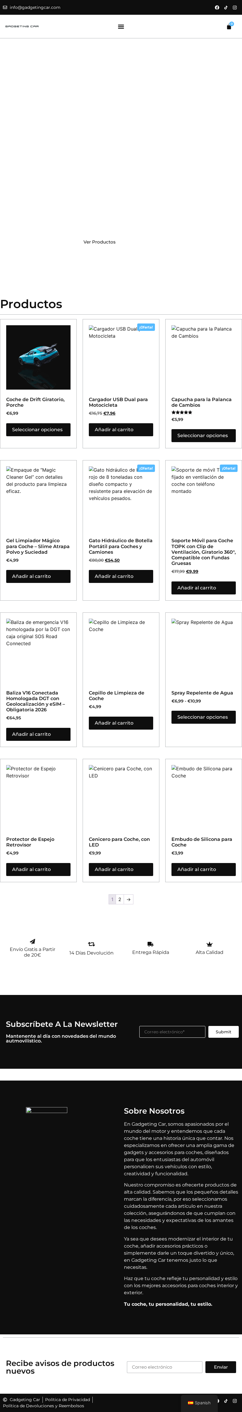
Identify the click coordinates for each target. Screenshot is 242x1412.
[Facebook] (216, 7)
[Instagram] (234, 7)
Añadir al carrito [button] (114, 429)
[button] (121, 26)
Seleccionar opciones (37, 429)
